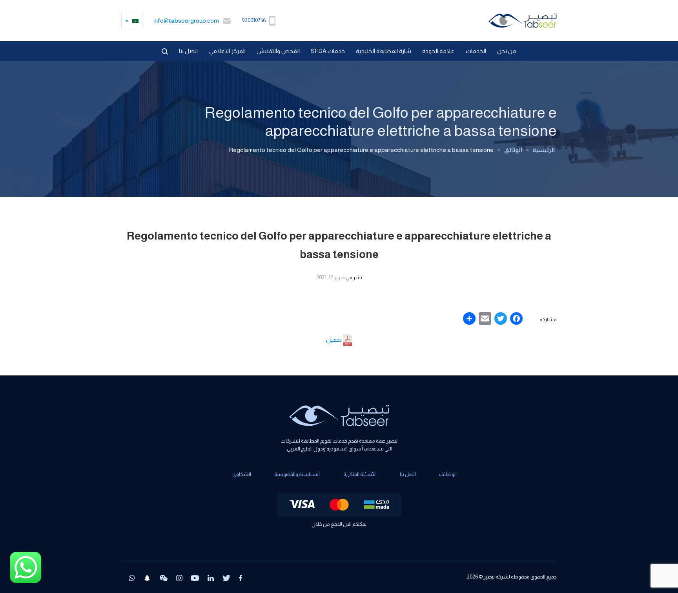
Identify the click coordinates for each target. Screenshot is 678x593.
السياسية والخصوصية (297, 474)
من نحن (506, 51)
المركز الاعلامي (227, 51)
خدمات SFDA (328, 51)
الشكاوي (241, 474)
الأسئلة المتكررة (360, 474)
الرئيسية (543, 149)
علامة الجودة (438, 51)
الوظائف (448, 474)
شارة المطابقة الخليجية (383, 51)
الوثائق (513, 149)
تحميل (334, 339)
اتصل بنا (188, 51)
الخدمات (476, 51)
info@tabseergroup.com (186, 20)
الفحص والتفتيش (278, 51)
